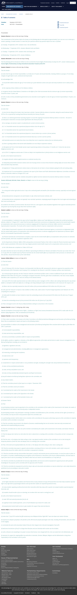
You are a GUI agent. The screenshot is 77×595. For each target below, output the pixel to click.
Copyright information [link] (18, 593)
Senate (2, 548)
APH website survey (6, 577)
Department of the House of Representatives (37, 574)
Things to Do (55, 560)
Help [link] (38, 593)
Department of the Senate (33, 573)
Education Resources (31, 553)
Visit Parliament (7, 9)
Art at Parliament (56, 561)
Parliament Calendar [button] (45, 3)
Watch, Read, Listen (31, 550)
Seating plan (4, 555)
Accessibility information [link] (6, 593)
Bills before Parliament (32, 561)
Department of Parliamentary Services (35, 576)
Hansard (21, 14)
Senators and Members (30, 6)
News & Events (44, 6)
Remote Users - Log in (7, 574)
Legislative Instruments (32, 566)
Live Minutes (4, 564)
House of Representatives (7, 560)
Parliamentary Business (14, 6)
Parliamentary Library (31, 555)
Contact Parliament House (58, 553)
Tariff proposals (30, 564)
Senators (3, 553)
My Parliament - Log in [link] (6, 573)
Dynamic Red (4, 552)
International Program (32, 556)
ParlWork (63, 3)
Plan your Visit (55, 563)
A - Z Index (4, 580)
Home (3, 6)
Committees (55, 573)
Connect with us (56, 552)
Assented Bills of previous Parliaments (35, 563)
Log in (67, 3)
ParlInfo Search (5, 576)
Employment (4, 579)
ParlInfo (57, 3)
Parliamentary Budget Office (33, 577)
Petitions (54, 550)
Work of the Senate (5, 550)
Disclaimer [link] (27, 593)
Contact (52, 3)
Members (3, 566)
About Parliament (57, 6)
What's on (54, 558)
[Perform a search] (75, 3)
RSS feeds (4, 583)
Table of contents (8, 17)
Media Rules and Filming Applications (60, 564)
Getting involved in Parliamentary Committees (62, 548)
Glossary (4, 582)
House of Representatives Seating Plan (10, 567)
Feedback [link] (33, 593)
